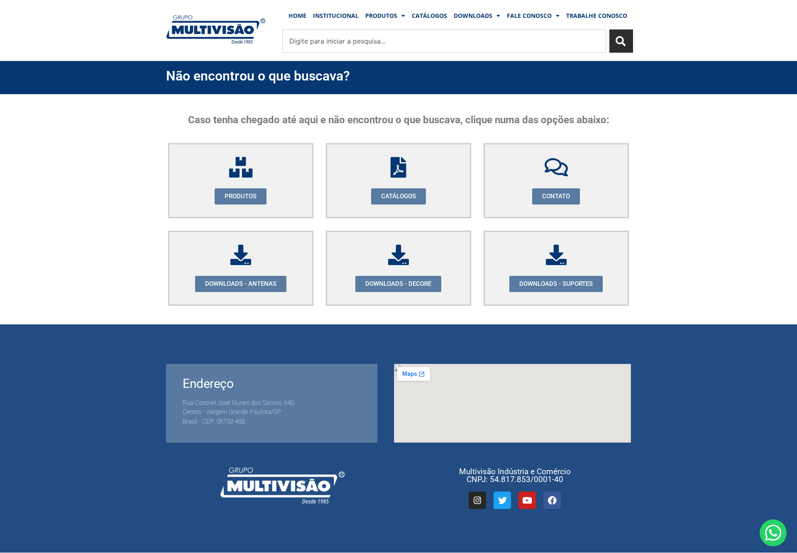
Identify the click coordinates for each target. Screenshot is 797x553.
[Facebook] (552, 500)
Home (297, 15)
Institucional (336, 15)
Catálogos (429, 15)
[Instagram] (477, 500)
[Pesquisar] (621, 41)
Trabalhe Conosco (596, 15)
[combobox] (444, 41)
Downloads (473, 15)
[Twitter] (502, 500)
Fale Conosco (529, 15)
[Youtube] (527, 500)
